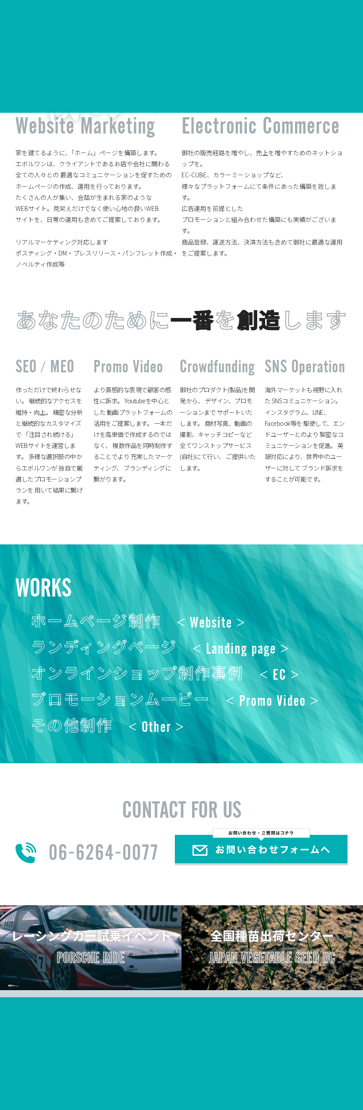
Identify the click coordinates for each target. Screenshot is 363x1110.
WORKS (203, 17)
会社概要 (34, 1084)
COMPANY (161, 17)
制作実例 (67, 1084)
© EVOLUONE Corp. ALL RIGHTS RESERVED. (279, 1085)
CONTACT (336, 17)
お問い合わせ (153, 1084)
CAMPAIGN (289, 17)
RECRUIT (243, 17)
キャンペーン (107, 1084)
